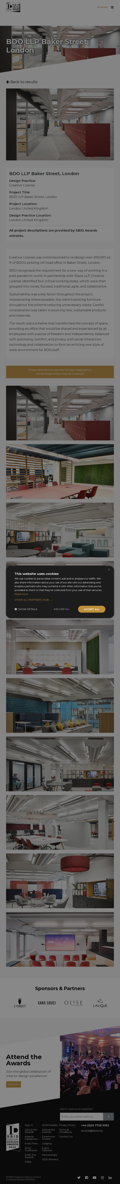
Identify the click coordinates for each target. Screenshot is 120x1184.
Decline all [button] (62, 609)
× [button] (109, 569)
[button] (60, 599)
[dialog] (60, 592)
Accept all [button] (92, 609)
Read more (21, 593)
